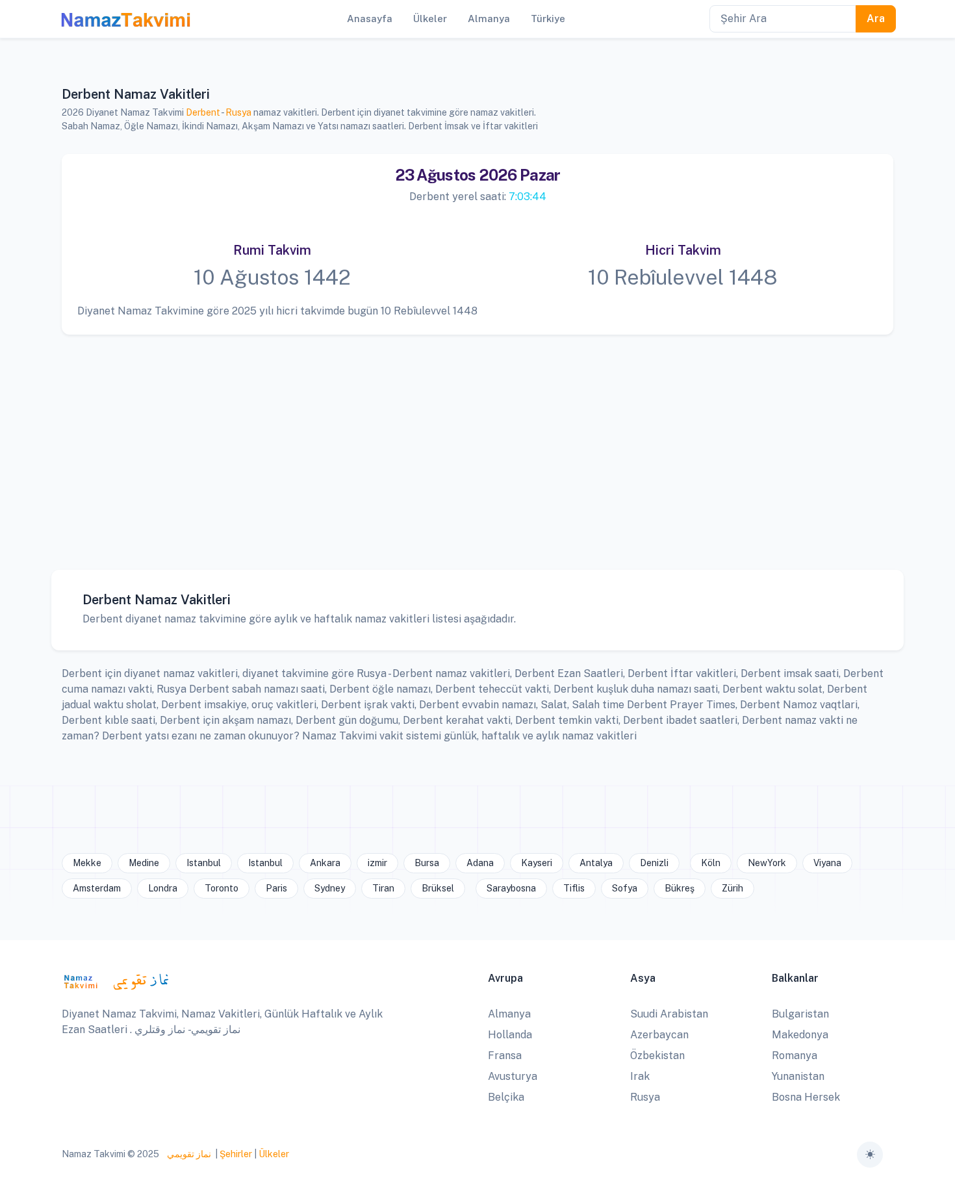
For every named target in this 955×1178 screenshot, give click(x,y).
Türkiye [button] (548, 18)
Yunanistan (798, 1076)
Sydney (329, 888)
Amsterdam (97, 888)
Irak (640, 1076)
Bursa (426, 863)
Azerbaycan (659, 1035)
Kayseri (536, 863)
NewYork (767, 863)
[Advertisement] (471, 442)
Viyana (827, 863)
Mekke (87, 863)
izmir (377, 863)
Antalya (596, 863)
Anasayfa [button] (369, 18)
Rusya (238, 112)
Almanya (509, 1014)
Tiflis (574, 888)
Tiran (383, 888)
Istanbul (203, 863)
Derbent (203, 112)
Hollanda (510, 1035)
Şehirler (236, 1154)
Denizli (654, 863)
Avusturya (512, 1076)
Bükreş (679, 888)
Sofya (624, 888)
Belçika (506, 1097)
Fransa (505, 1055)
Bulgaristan (800, 1014)
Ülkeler (274, 1154)
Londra (162, 888)
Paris (276, 888)
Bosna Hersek (806, 1097)
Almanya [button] (489, 18)
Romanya (794, 1055)
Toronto (221, 888)
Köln (710, 863)
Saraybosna (511, 888)
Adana (480, 863)
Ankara (325, 863)
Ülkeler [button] (430, 18)
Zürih (732, 888)
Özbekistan (657, 1055)
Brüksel (438, 888)
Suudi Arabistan (669, 1014)
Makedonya (800, 1035)
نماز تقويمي (188, 1154)
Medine (144, 863)
